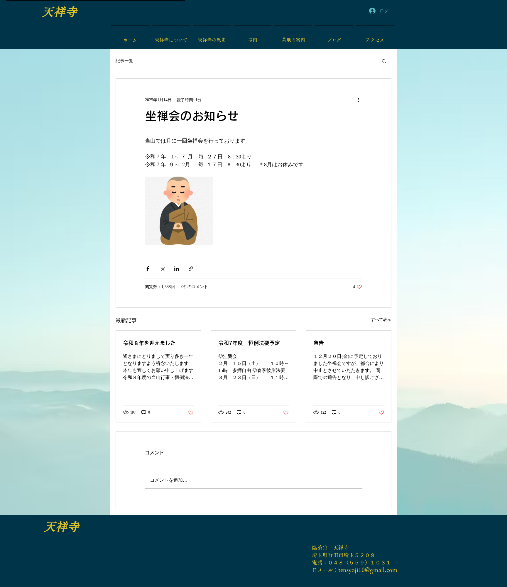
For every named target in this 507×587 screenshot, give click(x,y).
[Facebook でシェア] (148, 268)
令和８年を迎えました (149, 343)
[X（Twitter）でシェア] (162, 268)
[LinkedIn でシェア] (176, 268)
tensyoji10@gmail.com (368, 570)
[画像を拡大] (179, 211)
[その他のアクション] (358, 99)
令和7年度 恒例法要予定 (249, 343)
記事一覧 (124, 60)
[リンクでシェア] (191, 268)
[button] (384, 60)
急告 (318, 343)
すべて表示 (381, 319)
